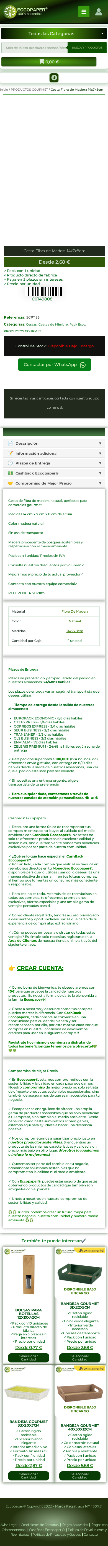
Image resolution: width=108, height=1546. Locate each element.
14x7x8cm (74, 631)
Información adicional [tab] (36, 453)
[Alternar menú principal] (83, 11)
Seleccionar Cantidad (80, 1357)
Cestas (31, 324)
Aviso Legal (9, 1525)
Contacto (90, 1534)
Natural (75, 621)
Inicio (4, 89)
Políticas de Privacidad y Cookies (56, 1534)
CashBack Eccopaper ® (47, 1530)
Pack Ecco (77, 324)
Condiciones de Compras (39, 1525)
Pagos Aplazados (75, 1525)
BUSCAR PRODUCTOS (87, 47)
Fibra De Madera (74, 611)
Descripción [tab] (26, 443)
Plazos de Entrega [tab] (32, 463)
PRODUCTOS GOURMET (29, 89)
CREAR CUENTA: (40, 968)
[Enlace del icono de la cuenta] (98, 12)
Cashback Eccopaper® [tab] (36, 473)
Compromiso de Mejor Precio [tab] (43, 483)
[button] (54, 78)
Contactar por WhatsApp (51, 364)
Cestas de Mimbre (53, 324)
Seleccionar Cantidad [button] (28, 1357)
